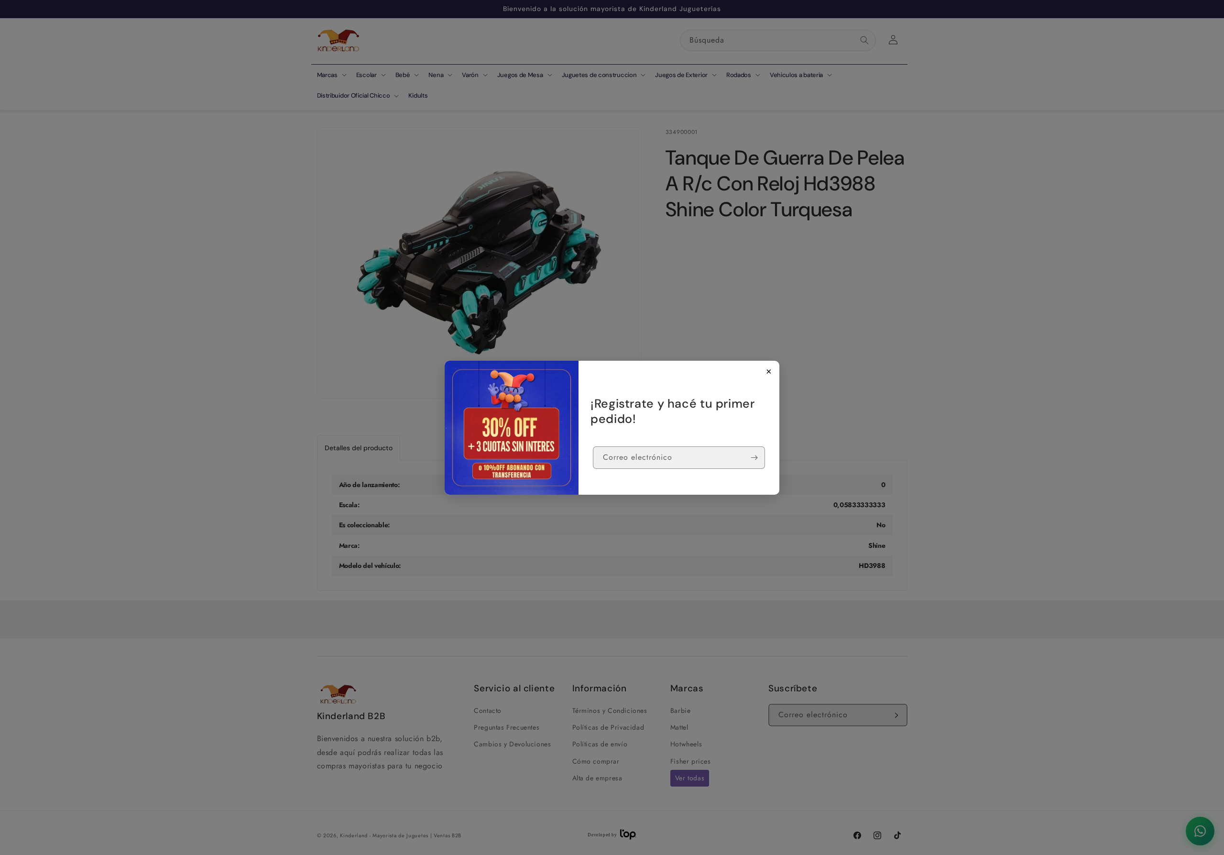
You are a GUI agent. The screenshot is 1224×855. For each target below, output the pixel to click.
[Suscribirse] (754, 457)
